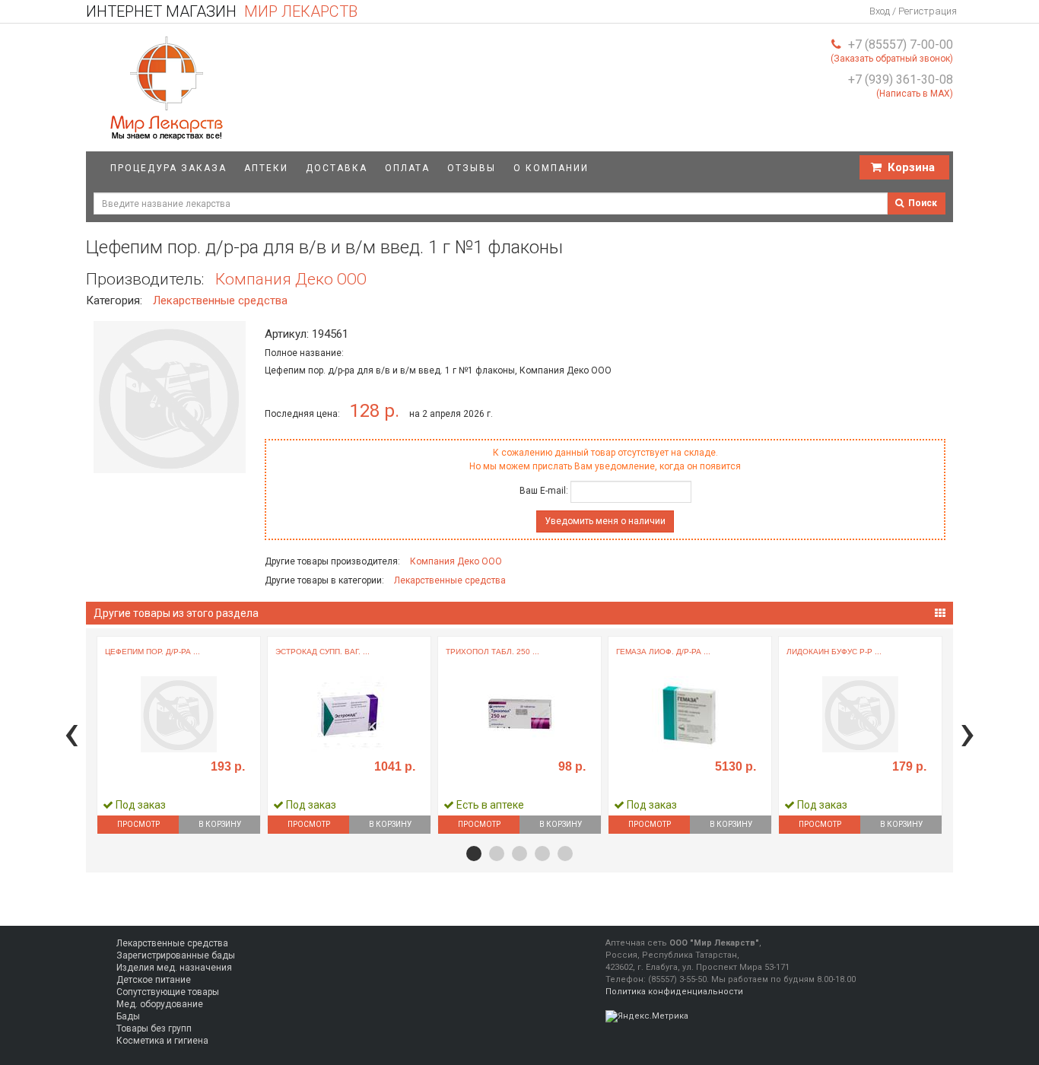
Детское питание (153, 979)
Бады (128, 1016)
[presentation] (71, 732)
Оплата (407, 168)
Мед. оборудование (159, 1004)
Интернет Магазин (221, 11)
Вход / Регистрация (913, 11)
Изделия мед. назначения (174, 967)
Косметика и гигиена (162, 1040)
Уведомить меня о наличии (605, 521)
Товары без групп (154, 1028)
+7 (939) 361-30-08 (900, 79)
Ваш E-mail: (544, 490)
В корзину (220, 824)
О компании (551, 168)
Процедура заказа (168, 168)
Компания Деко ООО (291, 279)
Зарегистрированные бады (175, 955)
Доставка (336, 168)
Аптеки (266, 168)
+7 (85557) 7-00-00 (900, 44)
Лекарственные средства (220, 300)
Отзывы (471, 168)
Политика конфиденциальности (674, 992)
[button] (473, 853)
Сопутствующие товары (167, 992)
